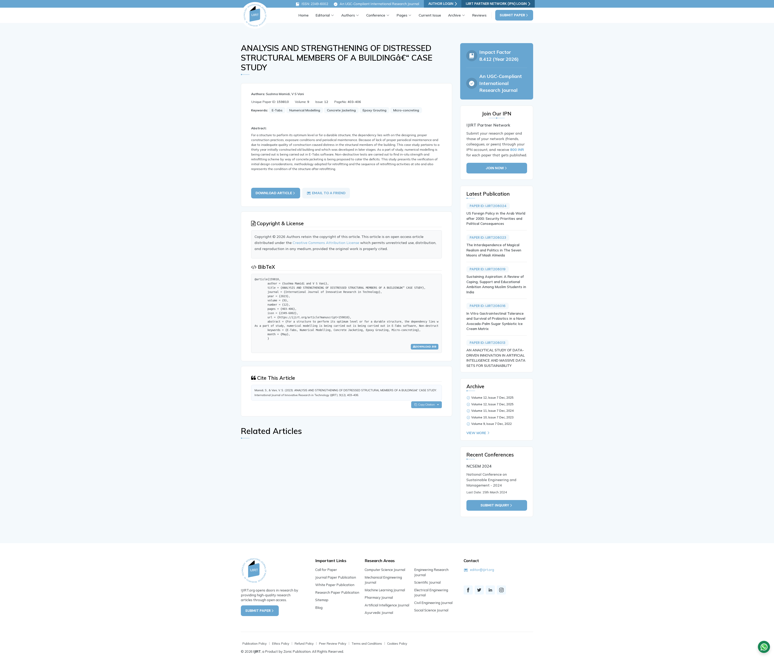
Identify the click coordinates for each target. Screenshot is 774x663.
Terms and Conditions (367, 643)
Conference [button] (375, 15)
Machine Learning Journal (385, 590)
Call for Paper (326, 570)
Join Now (495, 168)
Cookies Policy (397, 643)
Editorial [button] (323, 15)
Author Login (440, 3)
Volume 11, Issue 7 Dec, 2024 (492, 411)
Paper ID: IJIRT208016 (488, 306)
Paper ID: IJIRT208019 (488, 269)
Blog (318, 607)
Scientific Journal (427, 582)
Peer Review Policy (332, 643)
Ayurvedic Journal (379, 612)
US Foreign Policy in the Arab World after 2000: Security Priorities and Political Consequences (495, 218)
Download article (274, 193)
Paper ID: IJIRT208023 (488, 237)
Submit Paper (512, 15)
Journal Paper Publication (335, 577)
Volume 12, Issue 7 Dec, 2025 (492, 397)
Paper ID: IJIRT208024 (488, 206)
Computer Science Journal (385, 570)
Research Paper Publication (337, 592)
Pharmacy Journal (379, 597)
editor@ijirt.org (482, 570)
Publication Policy (254, 643)
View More (476, 433)
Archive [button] (454, 15)
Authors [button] (348, 15)
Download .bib (425, 346)
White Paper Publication (334, 585)
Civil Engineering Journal (433, 603)
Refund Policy (304, 643)
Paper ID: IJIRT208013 (487, 342)
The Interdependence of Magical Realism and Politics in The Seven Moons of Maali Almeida (493, 250)
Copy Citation (427, 404)
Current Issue (430, 15)
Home (304, 15)
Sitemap (321, 600)
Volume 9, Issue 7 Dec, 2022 (491, 424)
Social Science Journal (431, 610)
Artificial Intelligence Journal (387, 605)
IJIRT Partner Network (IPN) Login (496, 3)
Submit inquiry (495, 505)
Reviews (479, 15)
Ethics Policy (280, 643)
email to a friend (328, 193)
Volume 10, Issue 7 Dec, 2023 (492, 417)
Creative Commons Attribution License (326, 242)
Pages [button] (402, 15)
